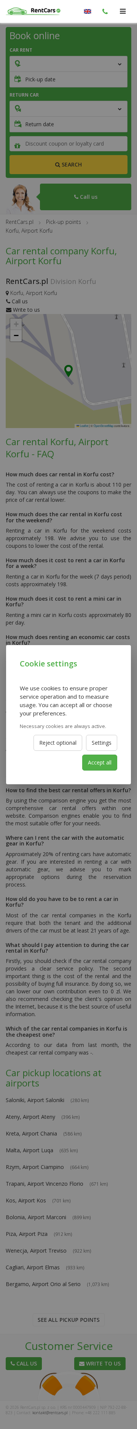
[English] (87, 11)
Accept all (100, 762)
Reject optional (57, 742)
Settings (102, 742)
